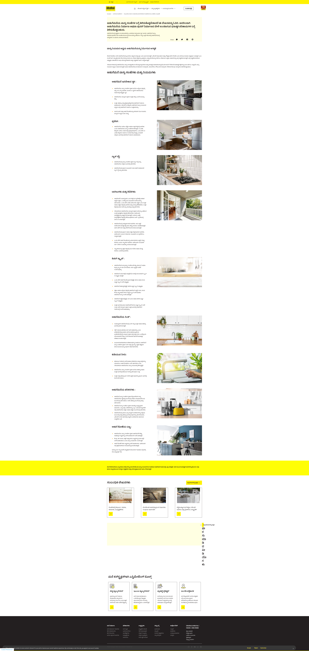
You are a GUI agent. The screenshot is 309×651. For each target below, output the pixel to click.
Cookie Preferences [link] (7, 649)
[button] (293, 648)
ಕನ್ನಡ (112, 2)
